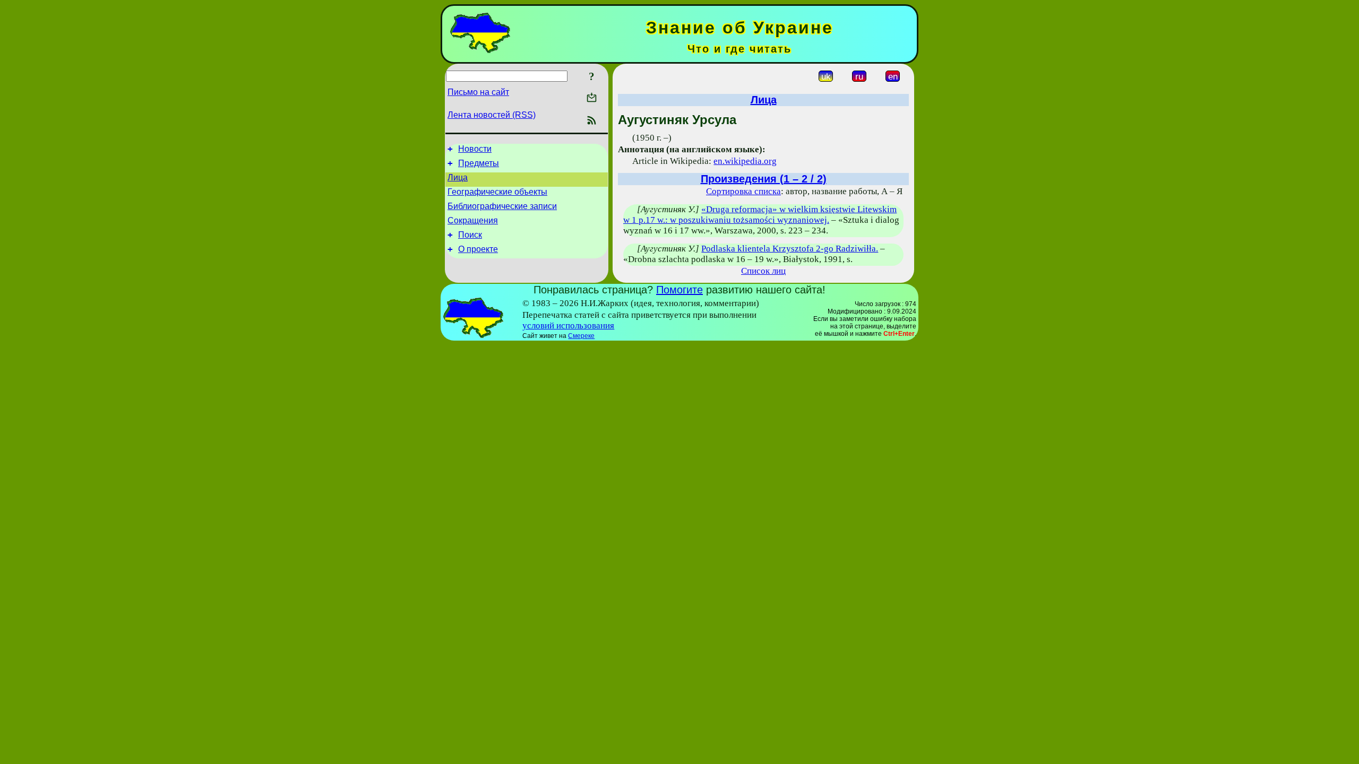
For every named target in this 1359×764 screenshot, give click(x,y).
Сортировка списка (743, 191)
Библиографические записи (502, 206)
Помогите (679, 290)
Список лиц (763, 271)
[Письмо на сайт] (591, 98)
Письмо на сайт (478, 92)
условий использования (568, 325)
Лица (458, 177)
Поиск (470, 234)
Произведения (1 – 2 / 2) (764, 179)
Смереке (581, 336)
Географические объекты (497, 191)
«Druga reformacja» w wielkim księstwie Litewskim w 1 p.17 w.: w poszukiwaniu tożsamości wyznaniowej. (760, 214)
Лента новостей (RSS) (492, 114)
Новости (475, 148)
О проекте (478, 249)
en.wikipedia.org (745, 161)
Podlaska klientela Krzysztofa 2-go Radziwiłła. (789, 249)
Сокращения (473, 220)
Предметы (478, 163)
